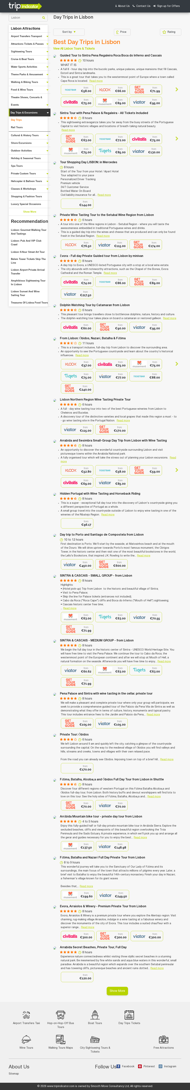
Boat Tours (95, 1023)
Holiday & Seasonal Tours (26, 158)
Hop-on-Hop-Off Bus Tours (60, 1025)
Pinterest (149, 1066)
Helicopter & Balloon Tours (26, 181)
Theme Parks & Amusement (27, 74)
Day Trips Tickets (129, 1023)
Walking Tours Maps (60, 1048)
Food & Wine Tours (22, 89)
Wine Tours (26, 1048)
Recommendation (29, 221)
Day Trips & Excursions (24, 112)
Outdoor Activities (21, 150)
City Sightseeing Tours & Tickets (95, 1050)
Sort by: (67, 32)
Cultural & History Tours (25, 135)
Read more (96, 81)
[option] (77, 90)
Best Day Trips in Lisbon (86, 42)
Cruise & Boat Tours (22, 59)
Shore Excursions (21, 143)
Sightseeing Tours (21, 51)
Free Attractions (164, 1048)
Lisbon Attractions (25, 28)
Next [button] (175, 89)
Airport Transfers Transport (26, 36)
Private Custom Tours (23, 173)
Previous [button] (64, 89)
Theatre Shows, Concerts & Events (26, 101)
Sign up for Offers (168, 6)
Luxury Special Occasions (26, 204)
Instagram (170, 1066)
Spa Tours (17, 165)
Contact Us (142, 6)
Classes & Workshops (23, 188)
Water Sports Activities (24, 66)
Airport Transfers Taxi (26, 1023)
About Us (123, 6)
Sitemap (14, 1074)
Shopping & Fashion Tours (26, 196)
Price (123, 32)
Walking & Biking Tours (24, 82)
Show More (29, 211)
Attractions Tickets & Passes (27, 43)
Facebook (128, 1066)
